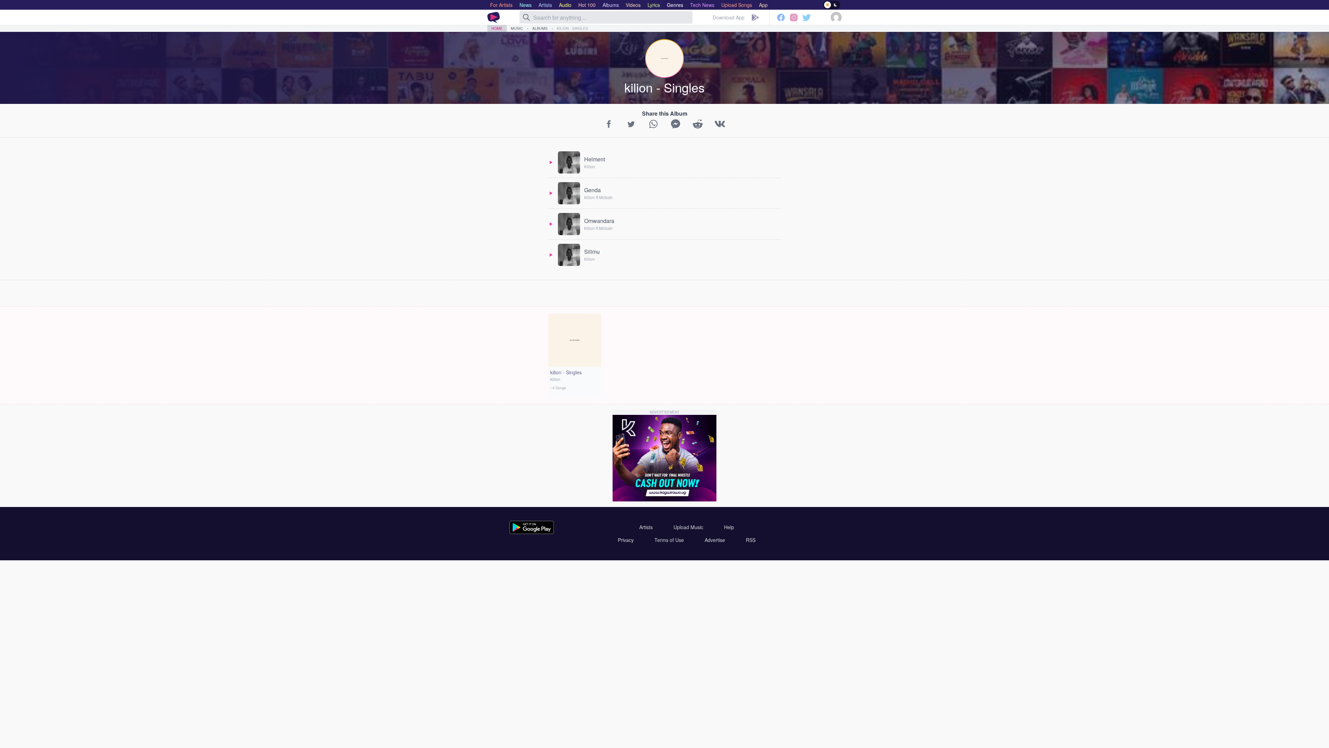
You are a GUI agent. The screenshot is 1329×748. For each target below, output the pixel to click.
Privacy (626, 539)
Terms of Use (669, 539)
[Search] (526, 17)
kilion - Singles (572, 28)
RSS (751, 539)
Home (497, 28)
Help (729, 527)
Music (517, 28)
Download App (728, 17)
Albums (540, 28)
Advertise (715, 539)
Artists (646, 527)
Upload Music (688, 527)
